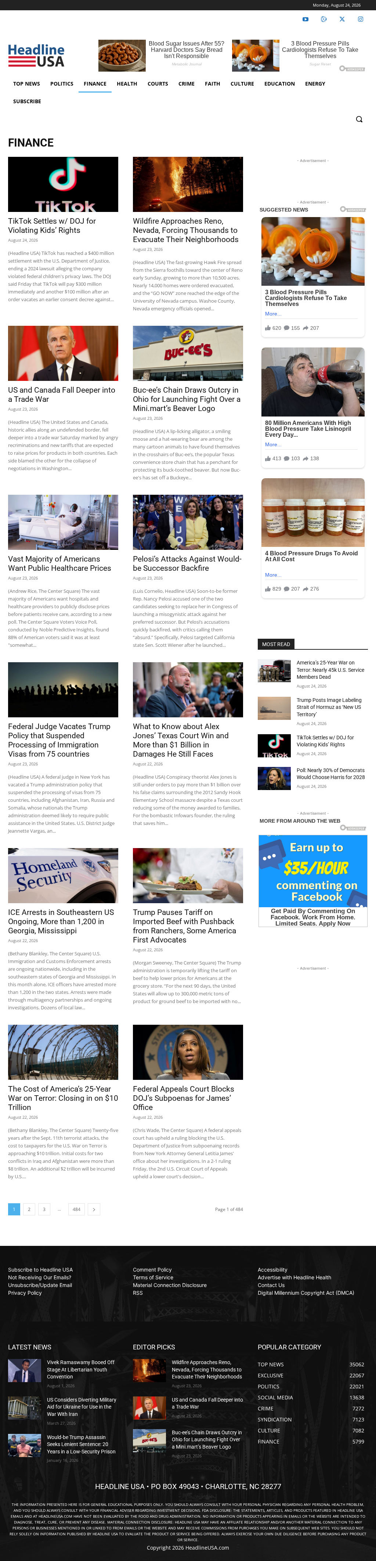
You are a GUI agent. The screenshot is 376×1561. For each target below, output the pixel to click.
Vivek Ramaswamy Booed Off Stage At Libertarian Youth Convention (81, 1369)
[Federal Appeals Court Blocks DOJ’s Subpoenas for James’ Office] (188, 1052)
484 (76, 1209)
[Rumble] (324, 19)
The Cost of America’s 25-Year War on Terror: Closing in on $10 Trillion (63, 1098)
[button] (359, 119)
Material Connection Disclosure (170, 1285)
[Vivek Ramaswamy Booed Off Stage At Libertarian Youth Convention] (24, 1370)
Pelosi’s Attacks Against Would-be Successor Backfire (187, 564)
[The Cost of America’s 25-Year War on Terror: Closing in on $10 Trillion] (63, 1052)
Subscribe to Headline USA (40, 1269)
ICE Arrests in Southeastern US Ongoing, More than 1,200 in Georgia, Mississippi (61, 921)
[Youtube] (305, 19)
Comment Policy (152, 1269)
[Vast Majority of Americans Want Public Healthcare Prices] (63, 522)
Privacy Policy (25, 1293)
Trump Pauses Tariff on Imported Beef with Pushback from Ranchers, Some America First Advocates (184, 926)
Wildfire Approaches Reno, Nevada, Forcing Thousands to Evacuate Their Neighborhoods (186, 230)
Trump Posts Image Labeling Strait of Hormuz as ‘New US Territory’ (329, 707)
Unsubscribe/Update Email (40, 1285)
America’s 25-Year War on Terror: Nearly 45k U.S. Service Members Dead (330, 670)
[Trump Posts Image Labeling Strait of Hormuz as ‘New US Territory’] (274, 708)
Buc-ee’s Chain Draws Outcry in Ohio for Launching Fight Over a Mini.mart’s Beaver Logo (187, 399)
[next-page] (94, 1209)
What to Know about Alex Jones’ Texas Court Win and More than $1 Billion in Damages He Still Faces (181, 740)
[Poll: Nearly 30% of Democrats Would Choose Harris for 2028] (274, 778)
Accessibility (273, 1269)
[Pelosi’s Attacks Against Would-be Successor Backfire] (188, 522)
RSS (138, 1293)
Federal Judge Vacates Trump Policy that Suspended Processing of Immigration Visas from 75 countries (59, 740)
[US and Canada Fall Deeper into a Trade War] (63, 353)
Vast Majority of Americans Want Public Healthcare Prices (59, 564)
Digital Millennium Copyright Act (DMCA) (306, 1293)
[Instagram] (360, 19)
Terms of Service (153, 1277)
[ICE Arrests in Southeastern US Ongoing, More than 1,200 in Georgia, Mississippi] (63, 875)
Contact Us (271, 1285)
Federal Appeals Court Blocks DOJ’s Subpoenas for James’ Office (183, 1098)
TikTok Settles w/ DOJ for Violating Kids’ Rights (52, 226)
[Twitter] (342, 19)
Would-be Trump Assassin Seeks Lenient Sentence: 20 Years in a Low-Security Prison (81, 1444)
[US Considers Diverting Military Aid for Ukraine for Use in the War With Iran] (24, 1408)
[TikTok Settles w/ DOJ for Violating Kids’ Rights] (63, 184)
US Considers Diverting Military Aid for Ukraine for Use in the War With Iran (81, 1407)
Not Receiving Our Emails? (39, 1277)
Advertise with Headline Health (294, 1277)
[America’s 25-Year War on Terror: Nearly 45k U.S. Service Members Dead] (274, 670)
